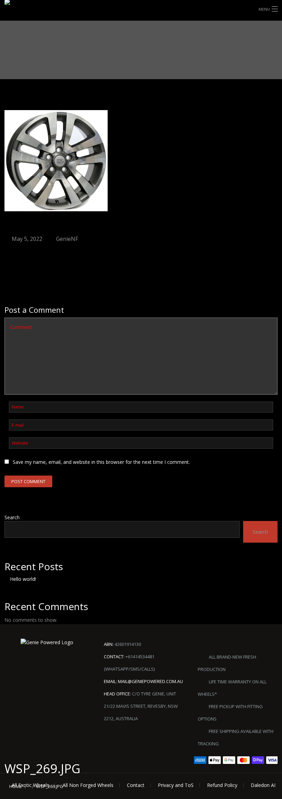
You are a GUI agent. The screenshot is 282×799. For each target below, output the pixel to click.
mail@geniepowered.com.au (150, 681)
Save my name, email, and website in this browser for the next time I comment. (101, 462)
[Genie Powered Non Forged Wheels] (23, 12)
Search (12, 517)
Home (15, 786)
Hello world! (23, 579)
